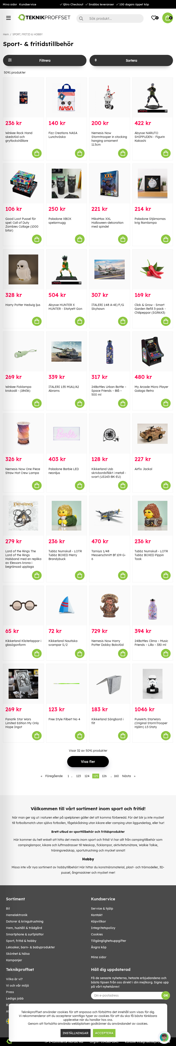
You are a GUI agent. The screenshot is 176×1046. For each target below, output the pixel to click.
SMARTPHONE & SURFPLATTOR (25, 934)
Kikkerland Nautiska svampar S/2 (63, 643)
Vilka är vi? (14, 979)
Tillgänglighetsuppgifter (108, 941)
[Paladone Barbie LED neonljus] (66, 434)
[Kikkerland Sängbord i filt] (109, 684)
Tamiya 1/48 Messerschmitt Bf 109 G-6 (108, 555)
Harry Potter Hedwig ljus (22, 305)
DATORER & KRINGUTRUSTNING (24, 921)
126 (104, 776)
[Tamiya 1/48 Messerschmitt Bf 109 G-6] (109, 516)
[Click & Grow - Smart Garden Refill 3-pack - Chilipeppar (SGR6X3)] (152, 269)
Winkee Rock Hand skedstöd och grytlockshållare (18, 137)
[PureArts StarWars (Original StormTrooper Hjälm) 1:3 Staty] (152, 684)
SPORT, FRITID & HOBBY (27, 34)
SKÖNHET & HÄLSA (18, 954)
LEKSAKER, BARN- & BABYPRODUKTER (30, 947)
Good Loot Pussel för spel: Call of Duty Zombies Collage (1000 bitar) (21, 224)
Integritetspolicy (103, 928)
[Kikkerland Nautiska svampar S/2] (66, 606)
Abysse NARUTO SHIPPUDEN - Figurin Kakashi (150, 137)
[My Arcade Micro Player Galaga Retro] (152, 352)
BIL (8, 908)
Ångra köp (98, 947)
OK (166, 995)
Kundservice (27, 4)
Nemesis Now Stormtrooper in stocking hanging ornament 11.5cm (109, 139)
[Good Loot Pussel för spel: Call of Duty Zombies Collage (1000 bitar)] (23, 184)
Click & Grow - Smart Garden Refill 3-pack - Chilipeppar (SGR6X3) (150, 309)
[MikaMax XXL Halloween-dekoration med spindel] (109, 184)
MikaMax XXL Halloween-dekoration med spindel (107, 222)
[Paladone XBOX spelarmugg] (66, 184)
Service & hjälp (102, 908)
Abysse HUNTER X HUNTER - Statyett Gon (65, 307)
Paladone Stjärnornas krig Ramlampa (150, 221)
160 (116, 776)
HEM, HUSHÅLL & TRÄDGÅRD (24, 928)
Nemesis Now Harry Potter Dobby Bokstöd (107, 643)
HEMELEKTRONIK (16, 915)
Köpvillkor (98, 921)
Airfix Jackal (143, 469)
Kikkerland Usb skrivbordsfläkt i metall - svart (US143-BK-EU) (108, 473)
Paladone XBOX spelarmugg (60, 221)
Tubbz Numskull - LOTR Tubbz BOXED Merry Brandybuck (65, 555)
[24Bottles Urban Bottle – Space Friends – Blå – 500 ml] (109, 352)
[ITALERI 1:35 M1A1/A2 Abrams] (66, 352)
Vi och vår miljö (17, 985)
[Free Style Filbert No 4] (66, 684)
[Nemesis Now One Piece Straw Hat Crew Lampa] (23, 434)
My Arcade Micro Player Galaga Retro (151, 389)
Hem (6, 34)
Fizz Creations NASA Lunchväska (63, 135)
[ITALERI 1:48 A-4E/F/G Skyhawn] (109, 269)
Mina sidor (10, 4)
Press (10, 992)
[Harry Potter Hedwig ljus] (23, 269)
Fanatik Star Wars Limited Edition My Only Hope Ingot (22, 723)
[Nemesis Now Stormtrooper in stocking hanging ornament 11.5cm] (109, 97)
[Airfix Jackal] (152, 434)
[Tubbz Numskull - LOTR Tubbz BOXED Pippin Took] (152, 516)
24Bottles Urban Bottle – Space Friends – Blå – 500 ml (108, 390)
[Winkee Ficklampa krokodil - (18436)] (23, 352)
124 (87, 776)
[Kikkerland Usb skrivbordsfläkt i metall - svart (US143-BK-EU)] (109, 434)
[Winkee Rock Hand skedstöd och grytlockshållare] (23, 97)
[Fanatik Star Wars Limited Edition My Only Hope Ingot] (23, 684)
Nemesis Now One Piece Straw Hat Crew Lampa (22, 471)
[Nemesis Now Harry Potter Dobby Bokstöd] (109, 606)
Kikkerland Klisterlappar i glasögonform (23, 643)
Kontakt (96, 915)
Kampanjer (14, 960)
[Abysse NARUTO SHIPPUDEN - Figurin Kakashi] (152, 97)
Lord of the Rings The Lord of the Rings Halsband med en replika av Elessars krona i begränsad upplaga (23, 559)
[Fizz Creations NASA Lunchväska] (66, 97)
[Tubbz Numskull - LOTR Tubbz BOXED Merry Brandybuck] (66, 516)
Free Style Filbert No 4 (64, 719)
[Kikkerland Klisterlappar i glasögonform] (23, 606)
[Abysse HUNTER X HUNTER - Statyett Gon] (66, 269)
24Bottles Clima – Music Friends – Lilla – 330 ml (151, 643)
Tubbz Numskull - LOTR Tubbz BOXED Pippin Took (151, 555)
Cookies (97, 934)
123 (78, 776)
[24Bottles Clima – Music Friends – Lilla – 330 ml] (152, 606)
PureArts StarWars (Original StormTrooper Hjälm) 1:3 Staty (151, 723)
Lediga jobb (15, 998)
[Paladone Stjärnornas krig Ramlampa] (152, 184)
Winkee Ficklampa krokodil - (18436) (18, 389)
